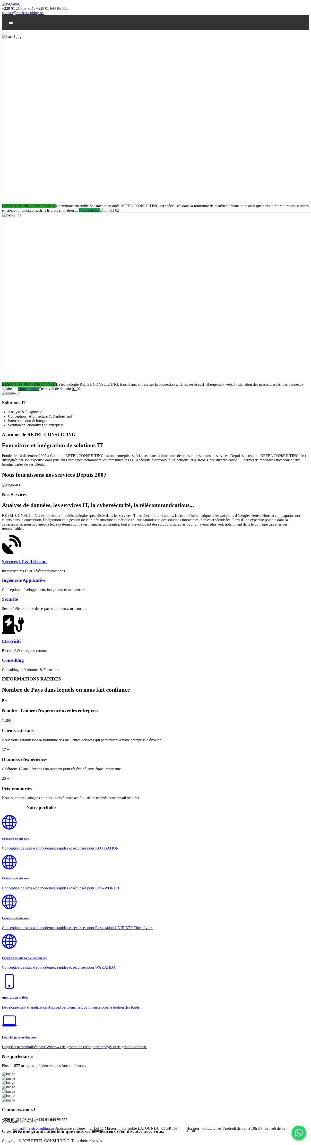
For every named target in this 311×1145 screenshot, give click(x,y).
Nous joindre (89, 210)
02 (117, 210)
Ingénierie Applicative (23, 580)
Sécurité (10, 599)
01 (74, 389)
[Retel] (11, 4)
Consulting (13, 660)
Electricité (11, 641)
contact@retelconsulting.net (23, 13)
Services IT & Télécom (24, 561)
